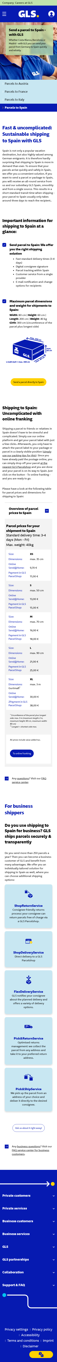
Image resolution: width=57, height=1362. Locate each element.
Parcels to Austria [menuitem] (16, 83)
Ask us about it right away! (28, 1128)
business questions (28, 1146)
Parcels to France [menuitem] (16, 91)
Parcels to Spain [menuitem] (16, 107)
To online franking (22, 753)
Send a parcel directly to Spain (28, 382)
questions (23, 778)
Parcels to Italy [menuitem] (14, 99)
